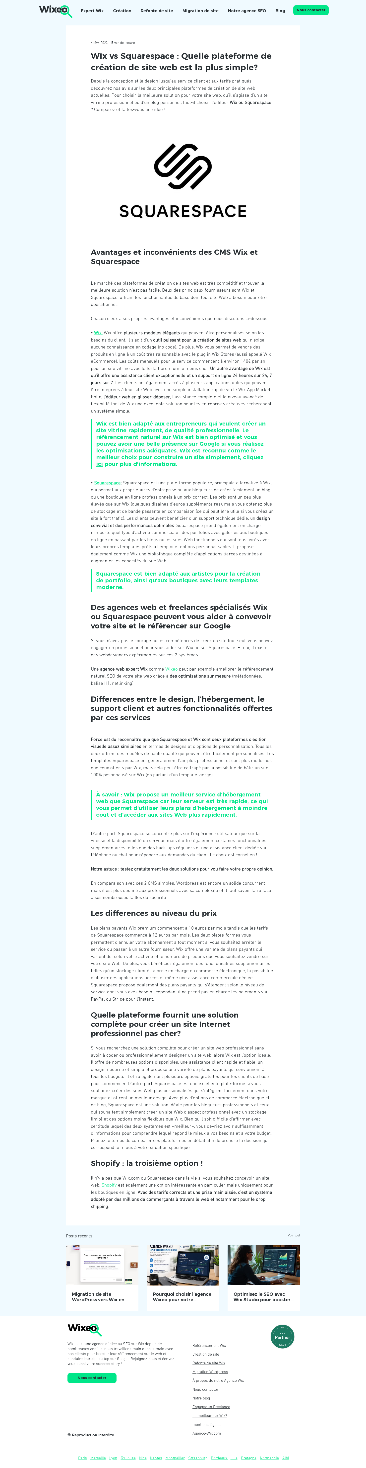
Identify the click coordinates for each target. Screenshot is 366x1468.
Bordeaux (219, 1458)
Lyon (113, 1458)
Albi (285, 1458)
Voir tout (294, 1235)
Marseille (98, 1458)
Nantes (156, 1458)
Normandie (269, 1458)
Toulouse (128, 1458)
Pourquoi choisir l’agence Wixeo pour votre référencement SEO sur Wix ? (182, 1297)
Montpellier (175, 1458)
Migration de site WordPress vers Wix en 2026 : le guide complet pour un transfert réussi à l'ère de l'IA (101, 1297)
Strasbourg (197, 1458)
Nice (143, 1458)
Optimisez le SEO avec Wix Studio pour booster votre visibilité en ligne (262, 1297)
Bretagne (248, 1458)
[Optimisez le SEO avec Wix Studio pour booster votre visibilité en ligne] (264, 1265)
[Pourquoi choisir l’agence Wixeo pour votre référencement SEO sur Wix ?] (183, 1265)
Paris (82, 1458)
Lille (234, 1458)
